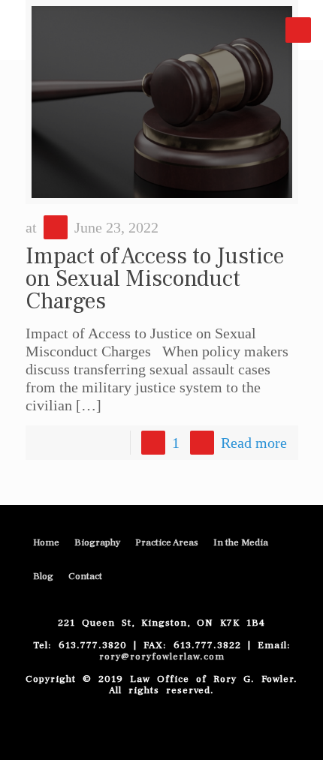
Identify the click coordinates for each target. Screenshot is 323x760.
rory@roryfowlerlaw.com (162, 656)
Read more (254, 442)
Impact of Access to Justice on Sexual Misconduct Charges (155, 279)
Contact (85, 576)
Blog (43, 576)
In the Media (240, 542)
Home (46, 542)
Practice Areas (166, 542)
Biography (97, 542)
